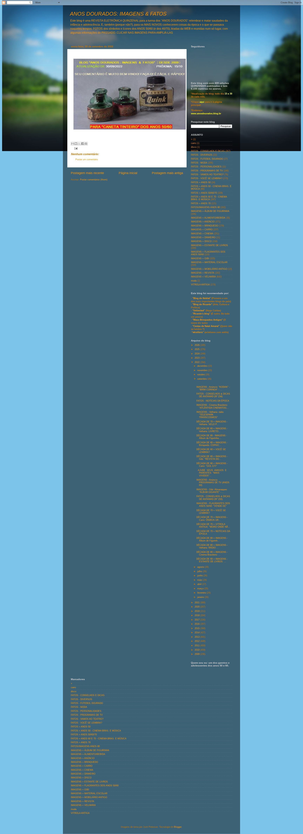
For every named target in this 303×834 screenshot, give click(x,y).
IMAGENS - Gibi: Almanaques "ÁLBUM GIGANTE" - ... (211, 490)
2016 (197, 624)
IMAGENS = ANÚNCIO (203, 222)
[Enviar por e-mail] (72, 143)
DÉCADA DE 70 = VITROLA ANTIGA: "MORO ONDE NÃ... (213, 525)
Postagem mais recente (87, 173)
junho (200, 575)
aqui (202, 102)
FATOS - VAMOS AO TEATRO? (207, 174)
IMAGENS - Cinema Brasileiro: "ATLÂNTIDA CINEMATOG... (212, 406)
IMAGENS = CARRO (202, 229)
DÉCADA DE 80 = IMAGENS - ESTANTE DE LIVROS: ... (212, 560)
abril (199, 584)
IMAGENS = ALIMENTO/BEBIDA (208, 218)
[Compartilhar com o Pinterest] (86, 143)
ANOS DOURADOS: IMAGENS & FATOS (118, 14)
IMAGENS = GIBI (200, 258)
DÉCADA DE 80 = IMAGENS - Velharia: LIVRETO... (212, 429)
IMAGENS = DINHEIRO (203, 237)
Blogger (177, 827)
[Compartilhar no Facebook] (82, 143)
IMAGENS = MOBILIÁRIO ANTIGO (209, 269)
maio (200, 580)
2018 (197, 615)
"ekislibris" (198, 332)
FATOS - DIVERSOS (201, 155)
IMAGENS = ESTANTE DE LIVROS (209, 245)
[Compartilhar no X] (79, 143)
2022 (197, 362)
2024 (197, 353)
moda (194, 281)
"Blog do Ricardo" (202, 304)
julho (200, 571)
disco (193, 147)
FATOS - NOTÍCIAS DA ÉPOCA (212, 401)
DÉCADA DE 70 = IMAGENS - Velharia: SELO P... (212, 423)
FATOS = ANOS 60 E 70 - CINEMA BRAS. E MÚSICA (209, 198)
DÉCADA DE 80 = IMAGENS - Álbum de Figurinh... (212, 539)
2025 (197, 349)
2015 (197, 628)
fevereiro (202, 593)
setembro (202, 379)
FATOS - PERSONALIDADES (206, 166)
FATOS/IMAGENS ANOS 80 (205, 207)
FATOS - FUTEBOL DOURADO (207, 159)
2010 (197, 650)
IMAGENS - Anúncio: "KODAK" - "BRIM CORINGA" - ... (213, 388)
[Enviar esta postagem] (75, 148)
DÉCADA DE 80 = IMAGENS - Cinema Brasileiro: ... (212, 553)
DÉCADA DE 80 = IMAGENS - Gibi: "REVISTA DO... (212, 457)
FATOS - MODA (199, 163)
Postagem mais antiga (167, 173)
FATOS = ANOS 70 (201, 203)
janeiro (201, 597)
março (200, 588)
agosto (201, 567)
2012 (197, 641)
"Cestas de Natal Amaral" (206, 326)
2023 (197, 358)
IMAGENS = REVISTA (202, 273)
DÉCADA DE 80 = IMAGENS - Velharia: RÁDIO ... (212, 546)
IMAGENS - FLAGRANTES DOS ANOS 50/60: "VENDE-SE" (213, 504)
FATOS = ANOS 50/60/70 (204, 193)
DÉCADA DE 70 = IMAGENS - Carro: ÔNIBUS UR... (212, 518)
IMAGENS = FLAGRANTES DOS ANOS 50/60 (95, 785)
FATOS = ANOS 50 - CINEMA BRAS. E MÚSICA (96, 731)
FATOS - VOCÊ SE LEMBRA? (206, 178)
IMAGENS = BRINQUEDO (204, 226)
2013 (197, 637)
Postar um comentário (86, 159)
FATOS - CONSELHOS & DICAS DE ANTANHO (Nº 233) (213, 497)
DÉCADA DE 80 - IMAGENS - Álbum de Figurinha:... (211, 436)
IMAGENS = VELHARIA (203, 277)
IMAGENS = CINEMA (202, 233)
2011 (197, 645)
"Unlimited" (198, 310)
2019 (197, 611)
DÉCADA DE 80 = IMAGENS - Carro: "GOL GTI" (212, 464)
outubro (201, 374)
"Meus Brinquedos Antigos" (207, 320)
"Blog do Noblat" (201, 298)
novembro (202, 370)
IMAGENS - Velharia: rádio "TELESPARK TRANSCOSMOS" (210, 415)
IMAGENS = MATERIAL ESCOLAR (209, 262)
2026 (197, 345)
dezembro (202, 366)
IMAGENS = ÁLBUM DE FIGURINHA (210, 211)
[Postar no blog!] (76, 143)
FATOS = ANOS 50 (201, 182)
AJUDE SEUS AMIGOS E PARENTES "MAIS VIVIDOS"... (211, 473)
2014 (197, 632)
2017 (197, 620)
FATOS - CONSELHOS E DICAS (208, 151)
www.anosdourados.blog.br (206, 113)
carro (193, 143)
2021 (197, 602)
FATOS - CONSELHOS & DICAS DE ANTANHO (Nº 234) (213, 395)
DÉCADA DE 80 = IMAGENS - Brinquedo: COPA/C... (212, 443)
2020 (197, 607)
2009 (197, 654)
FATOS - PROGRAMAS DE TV (207, 170)
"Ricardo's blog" (201, 314)
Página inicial (128, 173)
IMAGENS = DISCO (201, 241)
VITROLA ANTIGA (200, 284)
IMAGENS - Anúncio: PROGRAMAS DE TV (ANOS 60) (212, 482)
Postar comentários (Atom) (93, 179)
